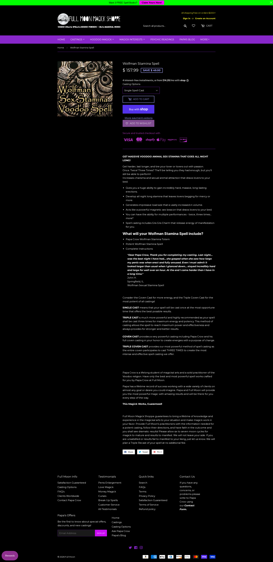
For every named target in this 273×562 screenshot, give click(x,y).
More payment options (138, 117)
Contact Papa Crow (69, 500)
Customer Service (109, 504)
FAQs (142, 487)
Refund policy (147, 509)
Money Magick (107, 491)
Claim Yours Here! (152, 2)
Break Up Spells (108, 500)
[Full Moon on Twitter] (130, 548)
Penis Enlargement (109, 482)
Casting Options (131, 84)
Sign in (186, 18)
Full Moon (70, 557)
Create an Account (205, 18)
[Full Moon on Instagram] (141, 548)
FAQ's (61, 491)
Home (61, 39)
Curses (102, 495)
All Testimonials (107, 509)
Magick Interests (131, 39)
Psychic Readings (162, 39)
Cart (209, 25)
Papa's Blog (187, 39)
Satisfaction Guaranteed (72, 482)
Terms (142, 491)
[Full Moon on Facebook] (135, 548)
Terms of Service (149, 504)
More (204, 39)
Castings (76, 39)
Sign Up (101, 533)
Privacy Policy (147, 495)
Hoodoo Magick (101, 39)
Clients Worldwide (68, 495)
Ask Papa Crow (121, 531)
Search (143, 482)
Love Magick (105, 487)
